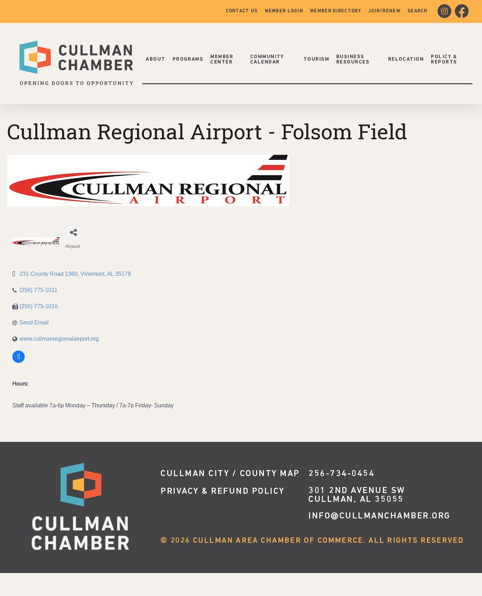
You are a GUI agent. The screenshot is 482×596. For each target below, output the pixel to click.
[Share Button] (73, 233)
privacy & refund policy (223, 491)
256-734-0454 (341, 473)
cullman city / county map (230, 473)
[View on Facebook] (18, 362)
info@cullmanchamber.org (379, 516)
